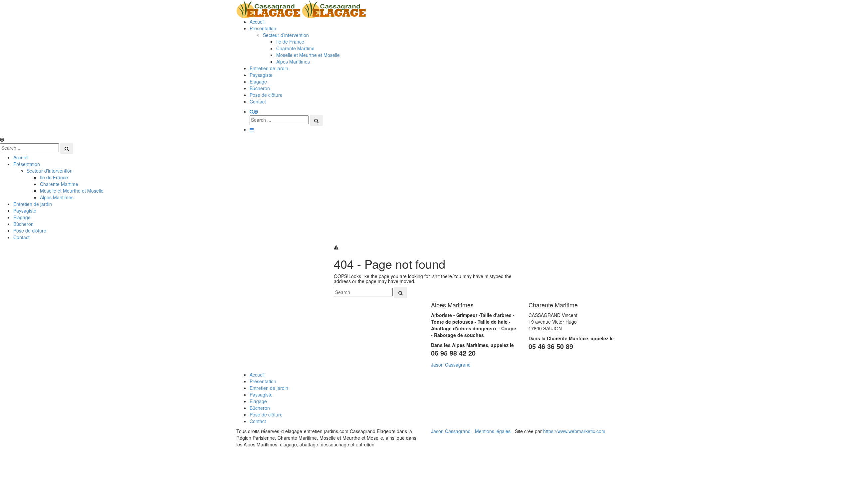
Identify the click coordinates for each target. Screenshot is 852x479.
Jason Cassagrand (451, 364)
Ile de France (290, 41)
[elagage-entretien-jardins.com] (301, 8)
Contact (258, 101)
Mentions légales (493, 431)
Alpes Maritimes (293, 61)
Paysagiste (261, 75)
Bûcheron (260, 88)
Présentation (263, 28)
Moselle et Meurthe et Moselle (308, 55)
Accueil (257, 21)
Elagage (258, 81)
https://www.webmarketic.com (574, 431)
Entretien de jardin (269, 68)
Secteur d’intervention (286, 35)
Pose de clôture (266, 94)
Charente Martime (295, 48)
